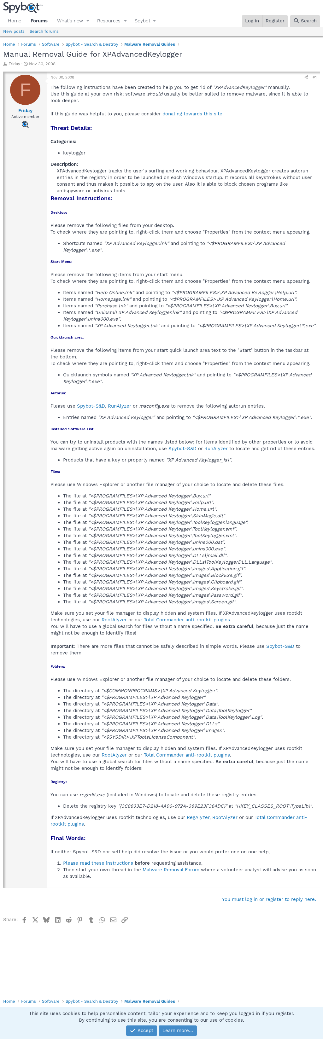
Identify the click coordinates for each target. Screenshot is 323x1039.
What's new (70, 21)
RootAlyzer (114, 620)
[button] (88, 21)
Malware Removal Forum (171, 870)
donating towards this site (192, 114)
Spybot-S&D (91, 406)
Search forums (44, 31)
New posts (14, 31)
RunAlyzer (119, 406)
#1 (315, 77)
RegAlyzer (198, 817)
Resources (108, 21)
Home (14, 21)
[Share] (306, 77)
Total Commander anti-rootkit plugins (187, 620)
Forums (39, 21)
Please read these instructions (98, 863)
